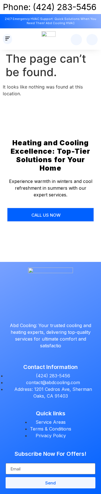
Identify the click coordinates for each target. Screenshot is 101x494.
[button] (7, 39)
